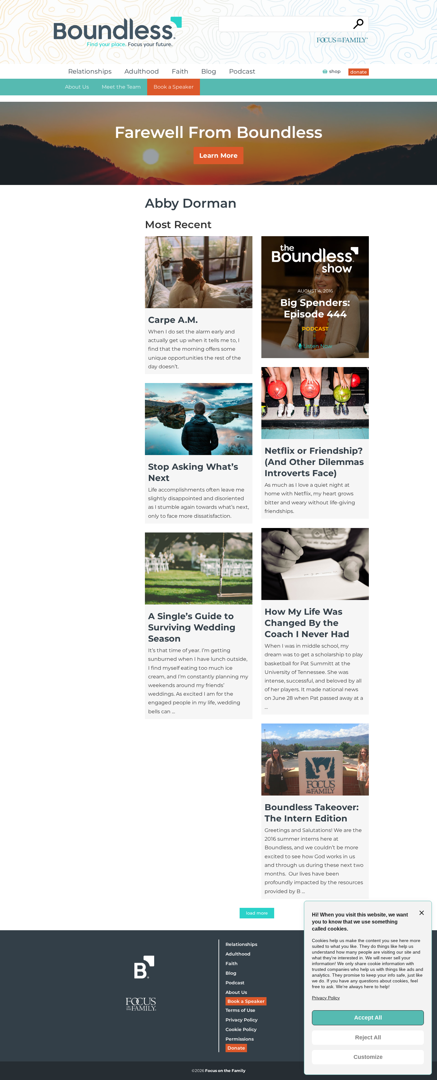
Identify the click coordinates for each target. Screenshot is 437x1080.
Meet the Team (121, 87)
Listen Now (317, 346)
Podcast (242, 71)
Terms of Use (240, 1010)
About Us (77, 87)
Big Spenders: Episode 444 (315, 308)
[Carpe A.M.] (198, 306)
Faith (180, 71)
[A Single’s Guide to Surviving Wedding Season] (198, 603)
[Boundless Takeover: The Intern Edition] (315, 794)
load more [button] (257, 913)
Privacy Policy (242, 1020)
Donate (236, 1048)
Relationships (90, 71)
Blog (208, 71)
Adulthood (141, 71)
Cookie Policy (241, 1029)
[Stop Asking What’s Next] (198, 453)
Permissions (240, 1039)
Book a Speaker (174, 87)
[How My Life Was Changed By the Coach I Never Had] (315, 598)
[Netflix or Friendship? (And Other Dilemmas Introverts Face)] (315, 437)
